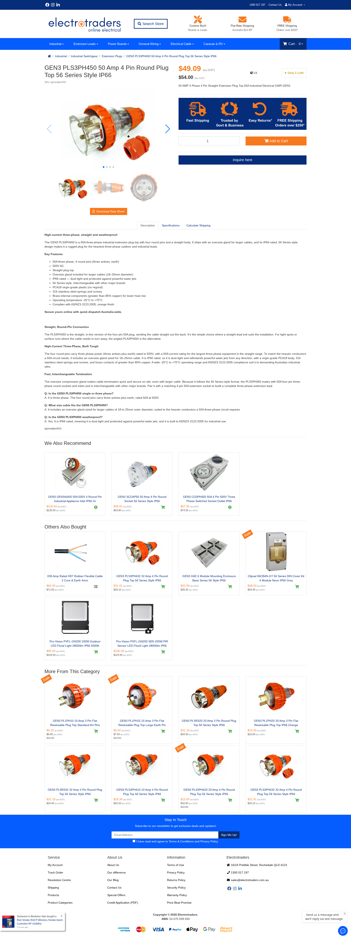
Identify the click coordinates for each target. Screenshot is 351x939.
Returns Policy (176, 880)
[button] (103, 167)
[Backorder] (96, 507)
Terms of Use (175, 865)
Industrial (55, 44)
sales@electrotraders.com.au (249, 880)
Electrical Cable (181, 44)
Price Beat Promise (179, 902)
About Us (113, 865)
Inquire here (242, 160)
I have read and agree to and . (177, 841)
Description (148, 225)
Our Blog (113, 880)
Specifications (171, 225)
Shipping (53, 887)
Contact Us (275, 4)
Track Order (55, 872)
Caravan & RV (213, 44)
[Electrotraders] (84, 24)
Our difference (116, 872)
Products (53, 895)
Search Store (152, 24)
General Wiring (148, 44)
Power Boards (117, 44)
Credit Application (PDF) (122, 902)
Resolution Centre (59, 880)
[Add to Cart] (163, 507)
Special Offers (116, 895)
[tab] (147, 225)
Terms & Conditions (181, 841)
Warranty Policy (177, 895)
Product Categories (60, 902)
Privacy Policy (209, 841)
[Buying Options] (96, 587)
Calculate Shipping (198, 225)
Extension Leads (85, 44)
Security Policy (176, 887)
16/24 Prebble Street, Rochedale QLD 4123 (258, 865)
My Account (55, 865)
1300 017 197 (257, 4)
